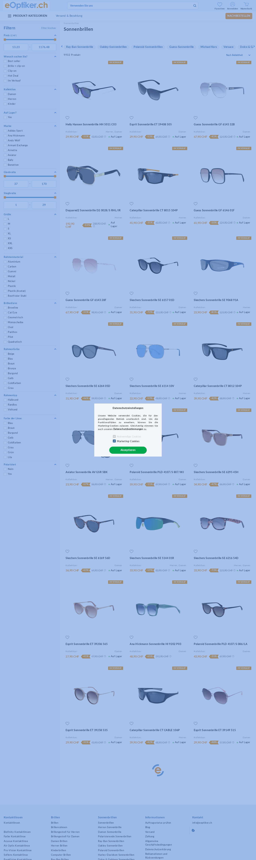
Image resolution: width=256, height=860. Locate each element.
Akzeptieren (128, 450)
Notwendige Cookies (129, 437)
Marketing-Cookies (128, 441)
